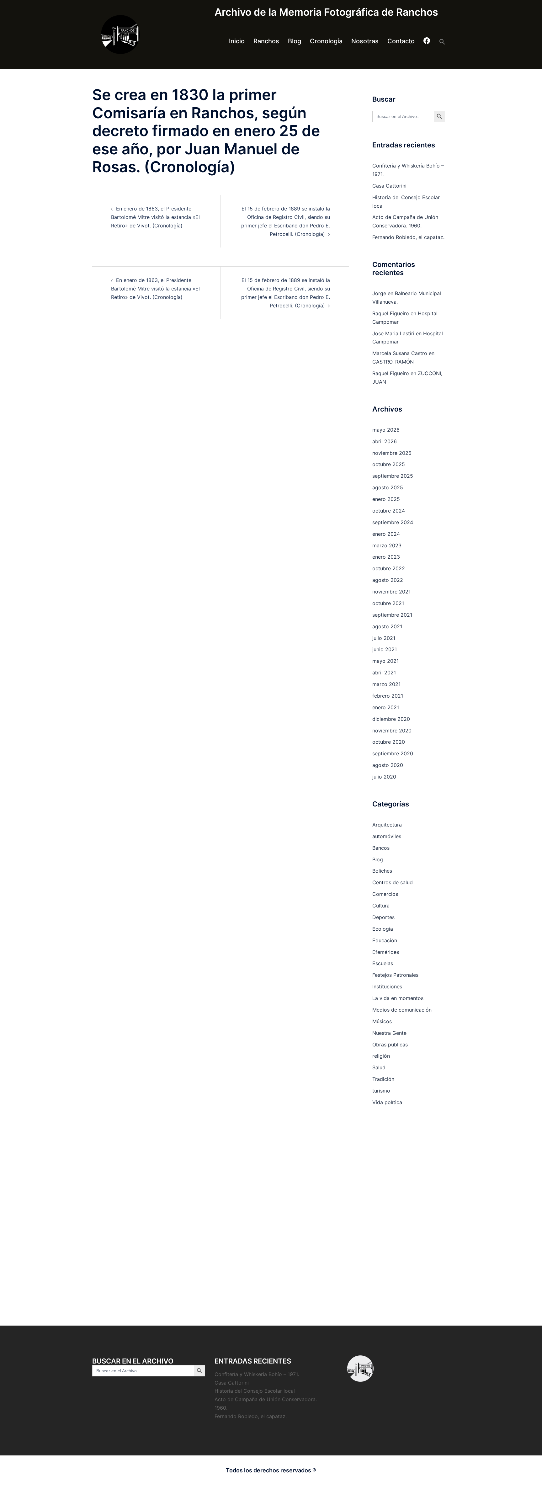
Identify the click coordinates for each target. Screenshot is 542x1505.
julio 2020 (384, 777)
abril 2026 (384, 441)
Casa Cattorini (389, 186)
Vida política (387, 1102)
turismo (381, 1091)
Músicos (382, 1021)
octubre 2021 (388, 603)
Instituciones (387, 986)
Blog (294, 41)
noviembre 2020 (392, 730)
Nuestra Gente (389, 1033)
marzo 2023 (386, 545)
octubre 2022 (388, 568)
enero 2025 (386, 499)
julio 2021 (383, 638)
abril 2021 (384, 672)
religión (381, 1056)
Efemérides (385, 952)
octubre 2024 (388, 511)
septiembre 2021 (392, 615)
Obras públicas (390, 1044)
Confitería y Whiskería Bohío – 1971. (257, 1374)
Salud (378, 1067)
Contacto (401, 41)
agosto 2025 (387, 487)
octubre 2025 (388, 464)
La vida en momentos (397, 998)
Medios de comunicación (402, 1010)
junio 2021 (384, 649)
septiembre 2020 (392, 753)
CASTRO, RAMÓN (393, 362)
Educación (384, 940)
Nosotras (365, 41)
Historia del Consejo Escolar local (255, 1391)
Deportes (383, 917)
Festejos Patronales (395, 975)
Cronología (326, 41)
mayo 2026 (386, 430)
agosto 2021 (387, 626)
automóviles (386, 836)
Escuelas (382, 963)
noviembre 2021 (391, 591)
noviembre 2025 (392, 453)
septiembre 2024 (392, 522)
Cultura (381, 905)
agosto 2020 (387, 765)
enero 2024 (386, 534)
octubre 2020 (388, 742)
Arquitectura (387, 825)
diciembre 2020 (391, 719)
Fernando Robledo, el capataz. (408, 237)
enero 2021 (385, 707)
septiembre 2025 (392, 476)
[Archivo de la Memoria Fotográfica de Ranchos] (148, 34)
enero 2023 (386, 557)
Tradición (383, 1079)
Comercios (385, 894)
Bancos (381, 848)
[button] (442, 41)
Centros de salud (392, 882)
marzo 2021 (386, 684)
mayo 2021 (385, 661)
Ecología (382, 929)
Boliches (382, 871)
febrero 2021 (387, 696)
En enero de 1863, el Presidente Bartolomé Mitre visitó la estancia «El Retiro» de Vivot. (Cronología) (155, 217)
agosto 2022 (387, 580)
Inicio (237, 41)
